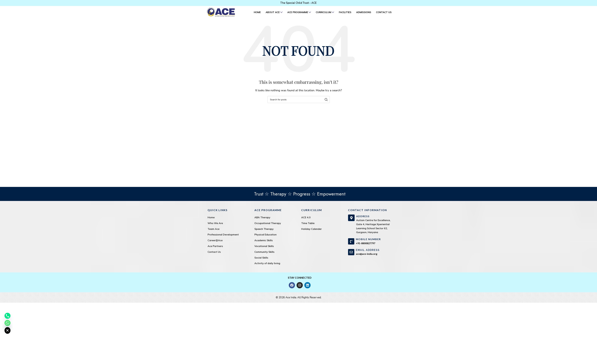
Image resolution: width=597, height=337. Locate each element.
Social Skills (261, 257)
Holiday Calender (311, 228)
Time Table (307, 223)
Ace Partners (215, 246)
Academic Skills (263, 240)
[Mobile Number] (351, 241)
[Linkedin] (307, 285)
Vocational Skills (264, 246)
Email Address (368, 250)
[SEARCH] (326, 99)
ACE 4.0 (306, 217)
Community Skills (264, 251)
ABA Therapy (262, 217)
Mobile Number (368, 239)
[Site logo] (221, 12)
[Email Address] (351, 252)
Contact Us (214, 251)
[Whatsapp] (7, 323)
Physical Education (265, 234)
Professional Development (223, 234)
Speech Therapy (264, 228)
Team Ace (213, 228)
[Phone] (7, 316)
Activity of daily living (267, 263)
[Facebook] (292, 285)
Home (211, 217)
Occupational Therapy (267, 223)
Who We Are (215, 223)
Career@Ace (215, 240)
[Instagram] (300, 285)
